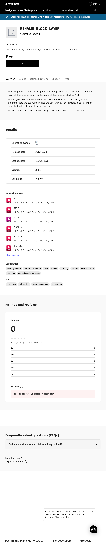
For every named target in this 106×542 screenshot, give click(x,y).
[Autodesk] (12, 4)
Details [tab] (22, 79)
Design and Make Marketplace (21, 10)
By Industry (47, 10)
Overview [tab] (10, 79)
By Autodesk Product (71, 10)
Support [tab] (56, 79)
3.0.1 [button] (38, 170)
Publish (93, 10)
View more (11, 255)
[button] (52, 444)
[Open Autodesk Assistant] (93, 529)
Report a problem (14, 461)
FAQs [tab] (66, 79)
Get (22, 63)
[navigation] (53, 10)
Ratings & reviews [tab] (38, 79)
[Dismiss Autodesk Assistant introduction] (92, 512)
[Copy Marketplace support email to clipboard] (26, 461)
